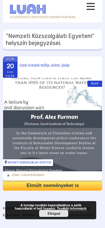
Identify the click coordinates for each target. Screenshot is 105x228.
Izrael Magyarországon (28, 175)
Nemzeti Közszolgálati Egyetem (29, 162)
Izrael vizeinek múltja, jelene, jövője (45, 65)
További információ (72, 208)
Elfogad (54, 213)
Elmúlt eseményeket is (53, 185)
